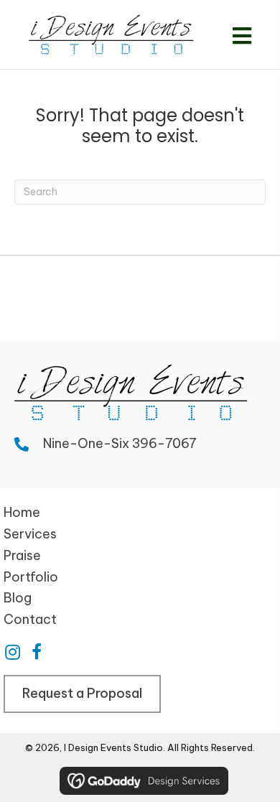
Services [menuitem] (30, 534)
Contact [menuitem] (30, 619)
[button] (12, 652)
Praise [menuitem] (22, 555)
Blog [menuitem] (18, 597)
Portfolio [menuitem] (31, 577)
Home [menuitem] (22, 512)
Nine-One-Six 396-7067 (120, 443)
